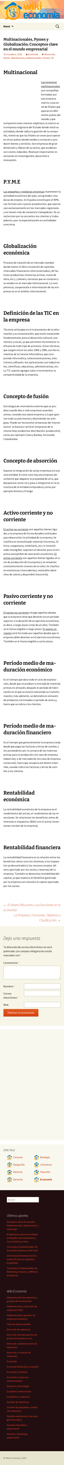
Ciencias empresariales (19, 1324)
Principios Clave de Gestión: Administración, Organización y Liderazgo (22, 1225)
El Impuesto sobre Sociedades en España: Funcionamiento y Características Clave (22, 1238)
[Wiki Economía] (32, 11)
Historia (17, 1172)
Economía (33, 54)
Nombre (9, 986)
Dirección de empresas (19, 1329)
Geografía (19, 1164)
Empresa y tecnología (18, 1386)
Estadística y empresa (18, 1396)
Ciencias (18, 1157)
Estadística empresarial (19, 1391)
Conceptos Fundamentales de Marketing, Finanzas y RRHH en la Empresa (22, 1272)
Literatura (46, 1164)
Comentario (11, 962)
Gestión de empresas (18, 1402)
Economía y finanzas (17, 1371)
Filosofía (45, 1172)
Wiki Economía (13, 1458)
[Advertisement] (22, 99)
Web (6, 1004)
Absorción (49, 54)
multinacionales (34, 57)
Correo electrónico (11, 995)
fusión (6, 57)
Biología (45, 1157)
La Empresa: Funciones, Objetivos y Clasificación (37, 917)
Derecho (18, 1179)
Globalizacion (18, 57)
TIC (52, 57)
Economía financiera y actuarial (22, 1366)
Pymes (46, 57)
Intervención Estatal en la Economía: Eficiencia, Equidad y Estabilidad (22, 1259)
